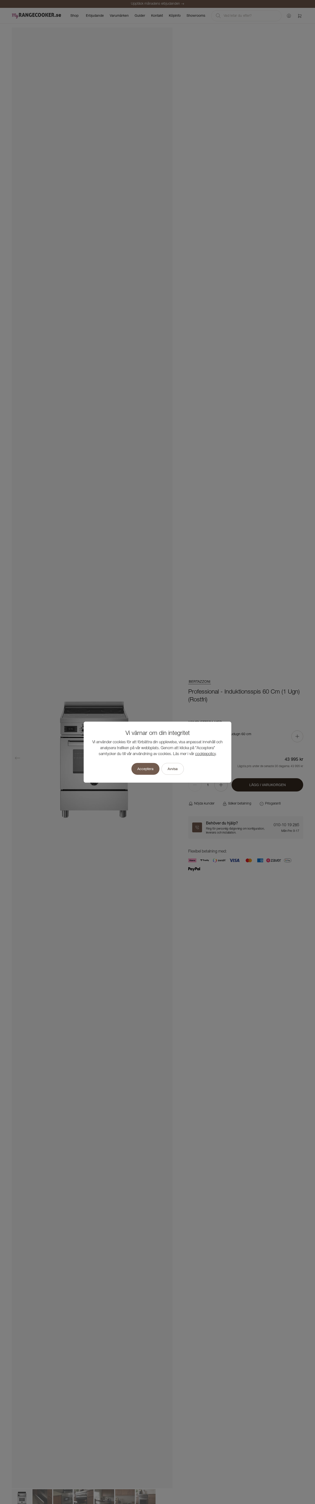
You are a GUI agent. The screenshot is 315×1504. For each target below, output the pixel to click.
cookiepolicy (205, 754)
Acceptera (145, 769)
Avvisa (173, 769)
